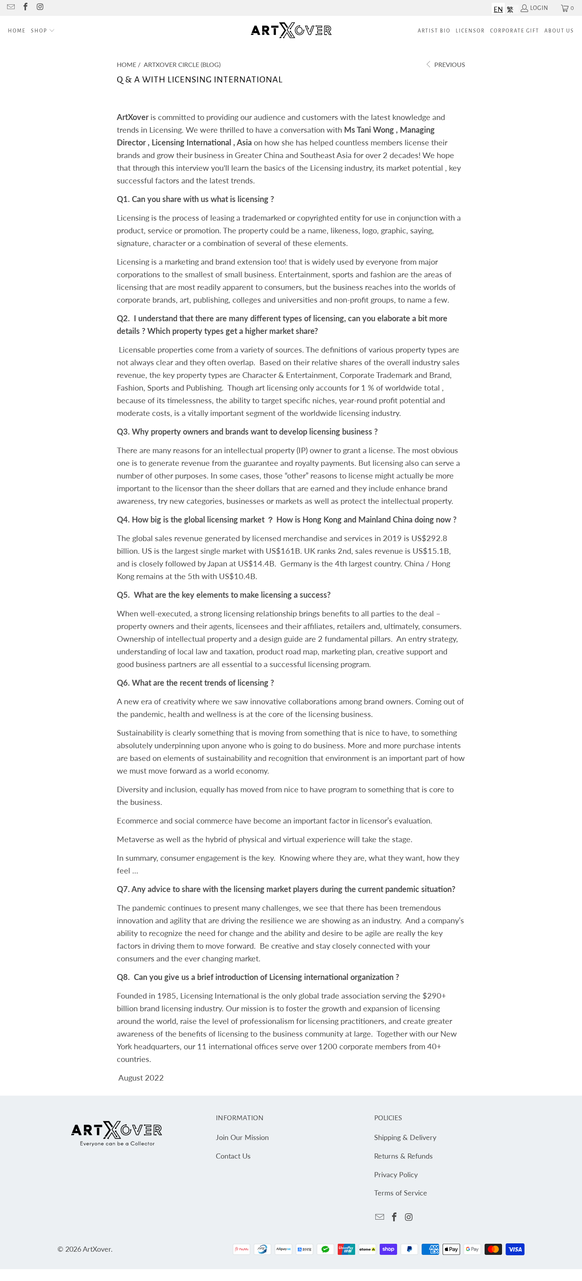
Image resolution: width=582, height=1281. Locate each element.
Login (539, 8)
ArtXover (97, 1249)
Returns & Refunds (403, 1155)
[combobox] (498, 8)
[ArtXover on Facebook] (25, 8)
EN (498, 9)
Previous (449, 64)
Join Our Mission (242, 1137)
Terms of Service (400, 1192)
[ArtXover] (291, 31)
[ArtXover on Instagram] (39, 8)
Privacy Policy (396, 1174)
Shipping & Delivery (405, 1137)
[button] (43, 31)
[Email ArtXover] (10, 8)
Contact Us (233, 1155)
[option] (510, 8)
